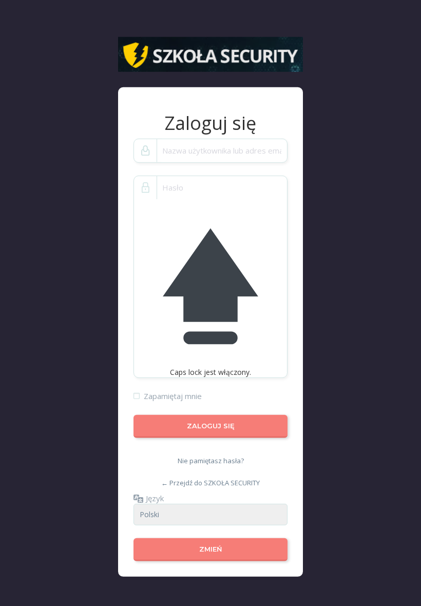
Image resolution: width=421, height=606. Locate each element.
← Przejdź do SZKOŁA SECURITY (210, 482)
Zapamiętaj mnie (173, 396)
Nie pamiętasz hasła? (211, 460)
